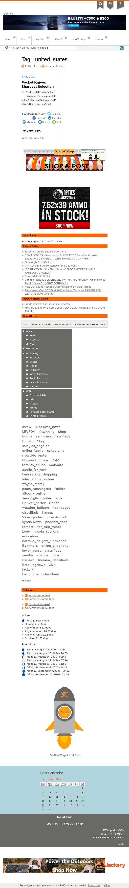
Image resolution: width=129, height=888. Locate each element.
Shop (35, 137)
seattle (27, 555)
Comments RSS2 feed (41, 608)
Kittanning (46, 431)
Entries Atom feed (39, 595)
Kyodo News (32, 522)
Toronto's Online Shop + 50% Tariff (45, 251)
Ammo (33, 407)
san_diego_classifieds (53, 436)
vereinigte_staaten (37, 498)
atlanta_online (48, 555)
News (29, 331)
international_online (38, 479)
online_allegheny (54, 545)
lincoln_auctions (46, 531)
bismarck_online (35, 460)
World (33, 335)
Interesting (32, 353)
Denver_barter (34, 503)
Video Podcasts (39, 374)
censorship (55, 450)
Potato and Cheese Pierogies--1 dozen (47, 304)
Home (6, 47)
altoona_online (34, 493)
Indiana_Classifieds (53, 560)
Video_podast (33, 517)
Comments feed (54, 66)
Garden (34, 386)
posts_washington (36, 489)
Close (107, 885)
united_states (30, 47)
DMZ (55, 460)
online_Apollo (33, 450)
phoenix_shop (56, 522)
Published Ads (38, 395)
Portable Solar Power (42, 412)
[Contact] (110, 9)
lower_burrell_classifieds (41, 550)
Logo (26, 531)
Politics (59, 489)
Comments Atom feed (42, 599)
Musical (34, 403)
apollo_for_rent (34, 469)
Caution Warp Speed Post (64, 755)
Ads (42, 137)
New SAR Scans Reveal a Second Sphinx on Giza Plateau (58, 286)
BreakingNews (33, 565)
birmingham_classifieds (41, 574)
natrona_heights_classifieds (44, 541)
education (30, 536)
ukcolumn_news (47, 427)
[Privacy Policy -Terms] (120, 9)
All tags (15, 47)
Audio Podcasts (39, 378)
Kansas (48, 512)
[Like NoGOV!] (113, 830)
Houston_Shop (33, 441)
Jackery (28, 569)
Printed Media (38, 416)
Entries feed (32, 66)
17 (50, 801)
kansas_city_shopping (39, 474)
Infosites (34, 357)
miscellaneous (38, 382)
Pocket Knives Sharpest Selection (38, 84)
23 (43, 805)
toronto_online (33, 465)
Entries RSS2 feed (39, 604)
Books (33, 361)
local (32, 343)
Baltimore (30, 545)
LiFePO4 (28, 431)
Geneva (28, 560)
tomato (28, 527)
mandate (56, 465)
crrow (26, 427)
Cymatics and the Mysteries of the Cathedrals (52, 265)
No (26, 137)
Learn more (94, 885)
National (34, 339)
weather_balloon (35, 507)
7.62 (59, 498)
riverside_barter (35, 455)
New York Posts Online (38, 276)
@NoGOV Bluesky (111, 834)
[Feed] (100, 9)
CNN (52, 565)
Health (33, 365)
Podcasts (35, 370)
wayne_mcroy (33, 484)
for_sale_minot (49, 527)
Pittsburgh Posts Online (38, 262)
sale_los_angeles (35, 446)
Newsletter (32, 348)
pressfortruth (57, 517)
